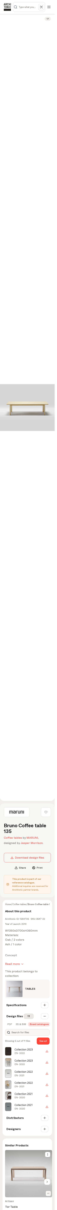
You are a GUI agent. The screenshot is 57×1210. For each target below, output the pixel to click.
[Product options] (47, 1154)
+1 (48, 1193)
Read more (12, 964)
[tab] (9, 1024)
